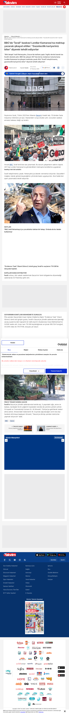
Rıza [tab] (9, 350)
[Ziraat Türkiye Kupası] (64, 6)
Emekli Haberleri (8, 583)
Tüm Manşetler (59, 437)
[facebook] (4, 559)
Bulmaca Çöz (30, 566)
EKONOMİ (18, 6)
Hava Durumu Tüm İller (11, 590)
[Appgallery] (62, 554)
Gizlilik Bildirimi (53, 572)
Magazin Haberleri (9, 576)
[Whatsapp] (58, 67)
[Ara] (64, 2)
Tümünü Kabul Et (56, 371)
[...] (63, 67)
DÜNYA (33, 6)
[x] (9, 559)
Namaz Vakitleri (8, 586)
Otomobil (29, 586)
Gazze (38, 115)
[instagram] (19, 559)
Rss (49, 569)
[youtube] (14, 559)
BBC (11, 165)
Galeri (27, 590)
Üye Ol (62, 560)
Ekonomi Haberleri (9, 572)
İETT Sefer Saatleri (9, 593)
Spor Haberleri (8, 579)
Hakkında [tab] (60, 350)
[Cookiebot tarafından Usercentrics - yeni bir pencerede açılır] (59, 344)
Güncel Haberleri (15, 36)
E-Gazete (29, 593)
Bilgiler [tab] (26, 350)
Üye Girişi (53, 560)
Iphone (50, 566)
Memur (28, 576)
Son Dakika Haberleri (10, 566)
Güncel (5, 569)
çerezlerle (22, 712)
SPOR (23, 6)
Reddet (13, 342)
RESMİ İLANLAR (51, 6)
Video (27, 583)
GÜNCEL (13, 6)
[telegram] (54, 67)
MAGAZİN (28, 6)
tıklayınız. (41, 712)
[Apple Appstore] (40, 554)
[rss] (24, 559)
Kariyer (50, 579)
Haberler (6, 36)
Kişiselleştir (33, 371)
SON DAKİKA (6, 6)
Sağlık (28, 569)
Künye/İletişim (53, 576)
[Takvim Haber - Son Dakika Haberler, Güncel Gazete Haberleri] (10, 2)
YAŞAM (38, 6)
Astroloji (28, 572)
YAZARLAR (43, 6)
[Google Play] (52, 554)
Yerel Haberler (30, 579)
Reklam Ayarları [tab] (43, 350)
